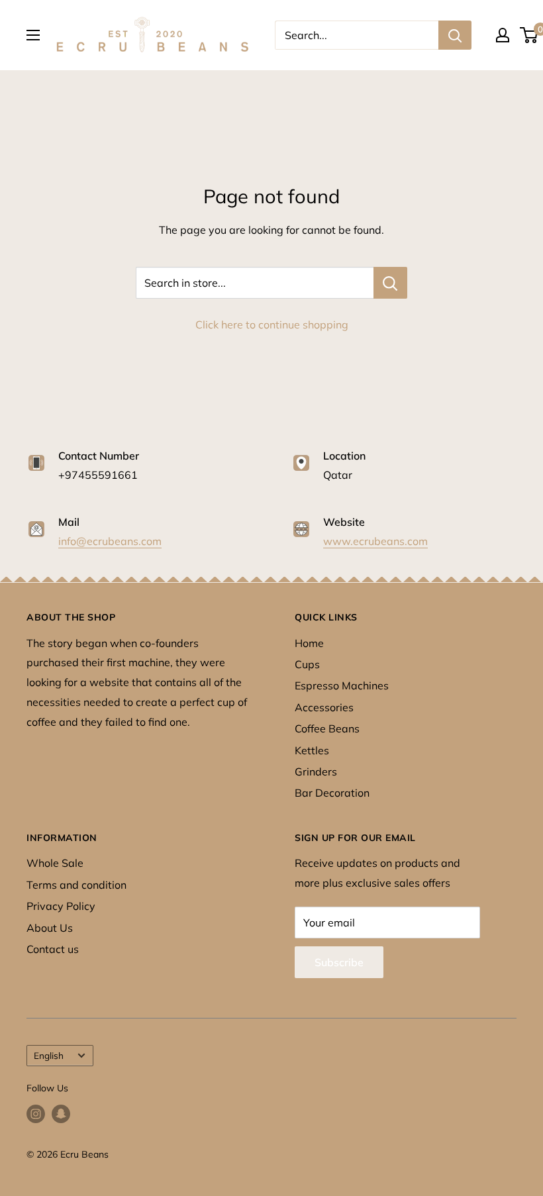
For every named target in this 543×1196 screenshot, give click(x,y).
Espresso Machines (342, 685)
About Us (49, 927)
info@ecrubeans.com (110, 541)
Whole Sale (54, 863)
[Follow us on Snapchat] (61, 1114)
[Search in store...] (390, 283)
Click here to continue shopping (271, 324)
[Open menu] (33, 35)
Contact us (52, 949)
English (49, 1055)
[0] (529, 35)
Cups (307, 664)
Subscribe (339, 962)
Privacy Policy (60, 906)
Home (309, 643)
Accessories (324, 707)
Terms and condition (76, 884)
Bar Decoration (332, 792)
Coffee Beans (327, 728)
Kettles (312, 750)
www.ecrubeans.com (375, 541)
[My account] (502, 35)
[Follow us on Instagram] (35, 1114)
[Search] (454, 35)
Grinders (316, 771)
